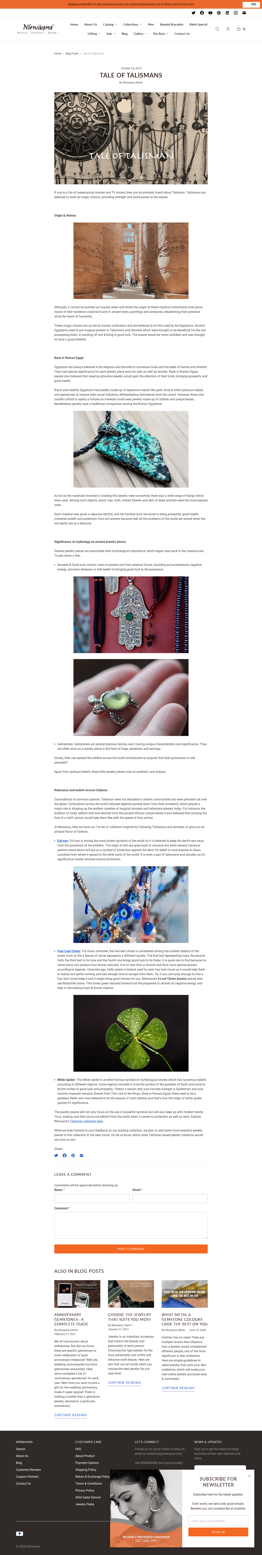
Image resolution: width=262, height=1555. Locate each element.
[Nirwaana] (38, 29)
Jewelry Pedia (84, 1504)
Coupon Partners (27, 1476)
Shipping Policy (85, 1470)
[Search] (217, 29)
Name (59, 1190)
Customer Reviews (28, 1470)
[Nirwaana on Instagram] (236, 13)
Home (74, 24)
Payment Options (87, 1463)
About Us (90, 24)
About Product (85, 1456)
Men (151, 24)
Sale (109, 33)
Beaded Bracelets (171, 24)
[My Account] (228, 29)
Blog (125, 33)
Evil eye (62, 841)
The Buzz (159, 33)
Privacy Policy (84, 1490)
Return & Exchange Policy (92, 1476)
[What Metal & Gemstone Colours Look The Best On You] (185, 1294)
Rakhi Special (198, 24)
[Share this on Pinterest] (73, 1155)
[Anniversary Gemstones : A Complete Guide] (77, 1294)
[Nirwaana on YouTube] (210, 13)
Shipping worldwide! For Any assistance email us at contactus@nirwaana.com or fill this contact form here (131, 4)
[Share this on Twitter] (57, 1155)
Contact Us (182, 33)
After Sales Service (88, 1497)
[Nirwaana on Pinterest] (219, 13)
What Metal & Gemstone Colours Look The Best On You (185, 1319)
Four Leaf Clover (68, 951)
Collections (130, 24)
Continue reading (70, 1415)
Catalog (108, 24)
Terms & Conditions (88, 1483)
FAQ (78, 1449)
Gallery (138, 33)
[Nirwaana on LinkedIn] (227, 13)
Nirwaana (33, 1546)
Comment (62, 1208)
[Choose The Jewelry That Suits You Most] (131, 1294)
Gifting (92, 33)
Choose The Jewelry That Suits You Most (129, 1316)
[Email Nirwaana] (244, 13)
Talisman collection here (86, 1121)
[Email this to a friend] (81, 1155)
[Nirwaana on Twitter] (193, 13)
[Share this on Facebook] (64, 1155)
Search (20, 1449)
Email (137, 1190)
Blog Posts (72, 53)
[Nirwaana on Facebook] (202, 13)
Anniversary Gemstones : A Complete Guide (71, 1319)
